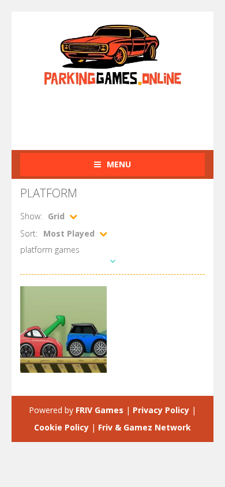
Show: (31, 216)
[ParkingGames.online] (112, 53)
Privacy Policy (161, 409)
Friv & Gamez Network (144, 427)
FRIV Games (99, 409)
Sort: (29, 233)
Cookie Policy (61, 427)
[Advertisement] (122, 111)
